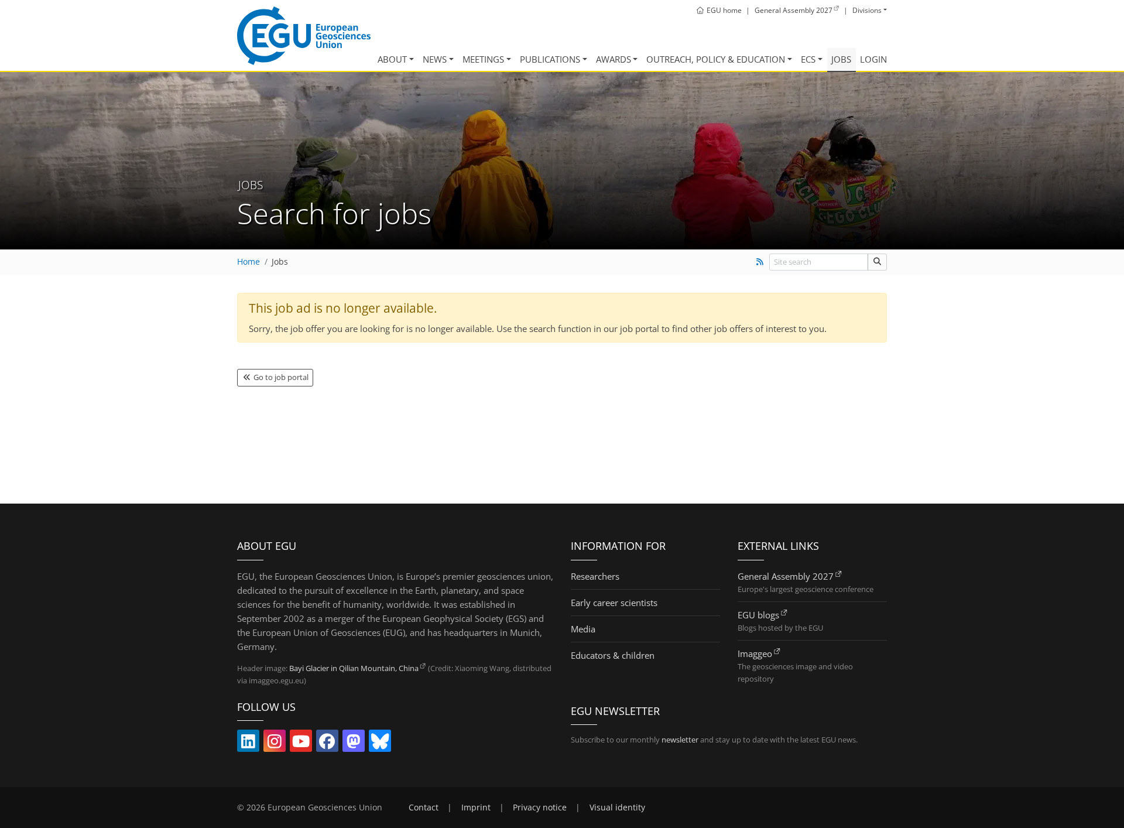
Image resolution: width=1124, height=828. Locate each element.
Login (873, 59)
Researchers (595, 576)
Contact (423, 807)
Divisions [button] (867, 10)
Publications (550, 59)
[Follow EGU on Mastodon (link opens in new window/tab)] (353, 744)
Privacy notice (540, 807)
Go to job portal (280, 377)
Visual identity (617, 807)
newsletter (680, 739)
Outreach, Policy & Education (715, 59)
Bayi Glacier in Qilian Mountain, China (354, 668)
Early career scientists (614, 602)
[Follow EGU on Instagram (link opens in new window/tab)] (274, 744)
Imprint (476, 807)
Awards (613, 59)
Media (583, 629)
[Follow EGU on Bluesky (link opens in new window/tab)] (380, 744)
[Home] (304, 35)
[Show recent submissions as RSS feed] (760, 261)
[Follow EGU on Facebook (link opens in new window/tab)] (327, 744)
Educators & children (612, 655)
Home (248, 261)
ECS (808, 59)
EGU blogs (758, 615)
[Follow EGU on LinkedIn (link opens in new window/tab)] (248, 744)
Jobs (841, 59)
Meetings (483, 59)
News (435, 59)
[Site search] (877, 262)
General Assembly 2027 (786, 576)
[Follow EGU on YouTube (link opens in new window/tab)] (301, 744)
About (392, 59)
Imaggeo (755, 653)
